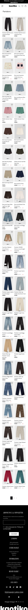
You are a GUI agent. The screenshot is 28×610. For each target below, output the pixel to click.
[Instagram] (6, 587)
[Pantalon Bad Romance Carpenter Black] (8, 24)
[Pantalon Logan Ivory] (20, 304)
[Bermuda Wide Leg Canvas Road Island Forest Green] (8, 88)
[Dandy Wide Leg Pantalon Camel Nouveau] (8, 345)
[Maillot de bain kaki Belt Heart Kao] (20, 152)
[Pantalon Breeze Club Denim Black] (8, 261)
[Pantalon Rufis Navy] (20, 389)
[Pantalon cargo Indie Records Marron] (8, 433)
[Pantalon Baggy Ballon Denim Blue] (8, 368)
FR (16, 601)
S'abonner (14, 534)
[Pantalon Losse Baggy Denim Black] (20, 323)
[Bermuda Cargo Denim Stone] (8, 174)
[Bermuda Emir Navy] (20, 174)
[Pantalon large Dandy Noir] (20, 345)
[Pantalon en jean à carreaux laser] (8, 411)
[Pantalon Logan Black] (8, 304)
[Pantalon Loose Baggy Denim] (8, 323)
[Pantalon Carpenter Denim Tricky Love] (8, 389)
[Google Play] (9, 597)
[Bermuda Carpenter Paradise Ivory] (8, 66)
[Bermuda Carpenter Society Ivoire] (20, 131)
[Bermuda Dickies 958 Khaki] (8, 217)
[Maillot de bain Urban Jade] (20, 110)
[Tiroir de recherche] (19, 6)
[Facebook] (20, 587)
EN (18, 601)
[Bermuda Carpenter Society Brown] (8, 131)
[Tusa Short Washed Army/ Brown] (8, 237)
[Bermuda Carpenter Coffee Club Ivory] (20, 66)
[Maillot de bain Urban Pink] (8, 110)
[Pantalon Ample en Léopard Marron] (20, 411)
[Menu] (2, 6)
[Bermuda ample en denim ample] (8, 45)
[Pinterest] (10, 587)
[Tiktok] (13, 587)
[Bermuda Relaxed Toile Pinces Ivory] (20, 195)
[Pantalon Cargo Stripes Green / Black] (8, 455)
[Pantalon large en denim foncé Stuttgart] (8, 283)
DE (21, 601)
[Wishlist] (22, 6)
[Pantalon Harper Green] (20, 477)
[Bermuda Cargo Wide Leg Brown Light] (8, 195)
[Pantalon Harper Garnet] (8, 477)
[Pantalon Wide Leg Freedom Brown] (20, 368)
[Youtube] (17, 587)
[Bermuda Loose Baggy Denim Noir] (20, 217)
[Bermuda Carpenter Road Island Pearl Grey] (20, 45)
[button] (12, 18)
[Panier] (25, 6)
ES (23, 601)
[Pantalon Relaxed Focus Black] (20, 455)
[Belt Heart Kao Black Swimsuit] (8, 152)
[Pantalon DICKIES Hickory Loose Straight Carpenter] (20, 237)
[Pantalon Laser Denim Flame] (20, 261)
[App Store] (18, 597)
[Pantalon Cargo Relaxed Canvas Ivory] (20, 433)
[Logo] (13, 6)
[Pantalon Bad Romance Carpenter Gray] (20, 24)
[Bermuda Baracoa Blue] (20, 88)
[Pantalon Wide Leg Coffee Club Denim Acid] (20, 283)
